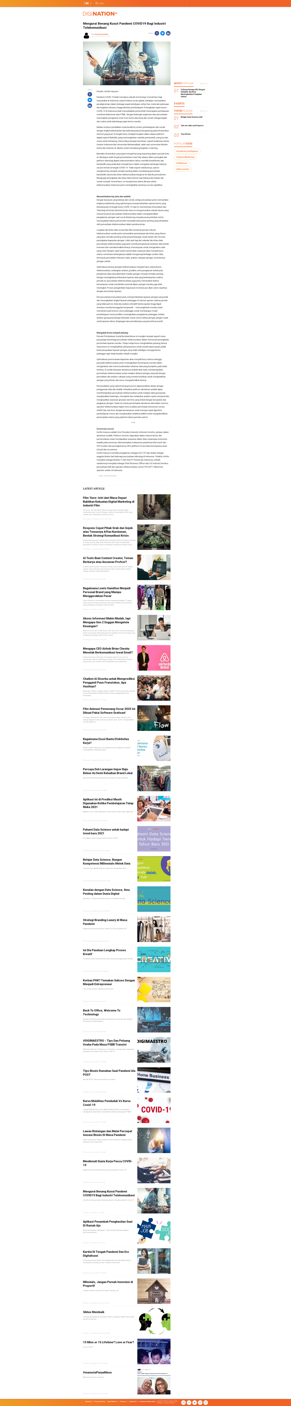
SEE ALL (203, 84)
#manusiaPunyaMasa (97, 1372)
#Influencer (181, 163)
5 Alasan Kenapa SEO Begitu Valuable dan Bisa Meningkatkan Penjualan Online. (193, 93)
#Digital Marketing (185, 157)
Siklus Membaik (93, 1312)
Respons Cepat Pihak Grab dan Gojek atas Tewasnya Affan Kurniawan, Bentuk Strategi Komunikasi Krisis (108, 531)
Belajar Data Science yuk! (192, 117)
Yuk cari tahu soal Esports (192, 125)
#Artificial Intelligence (187, 151)
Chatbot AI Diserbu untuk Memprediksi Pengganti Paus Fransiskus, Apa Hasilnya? (109, 682)
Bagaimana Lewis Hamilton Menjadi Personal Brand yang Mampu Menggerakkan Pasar (106, 592)
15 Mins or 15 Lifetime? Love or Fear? (108, 1342)
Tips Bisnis (186, 134)
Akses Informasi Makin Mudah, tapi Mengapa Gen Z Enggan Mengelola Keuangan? (106, 622)
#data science (182, 169)
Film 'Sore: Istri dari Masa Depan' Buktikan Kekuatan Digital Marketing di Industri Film (108, 501)
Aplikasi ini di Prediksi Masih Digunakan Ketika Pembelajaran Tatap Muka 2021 (108, 803)
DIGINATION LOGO (85, 3)
